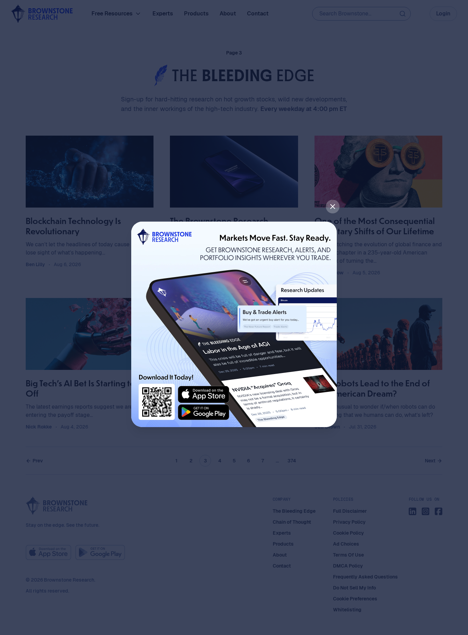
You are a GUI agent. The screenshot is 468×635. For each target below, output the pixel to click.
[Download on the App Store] (203, 394)
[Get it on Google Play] (203, 412)
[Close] (333, 206)
